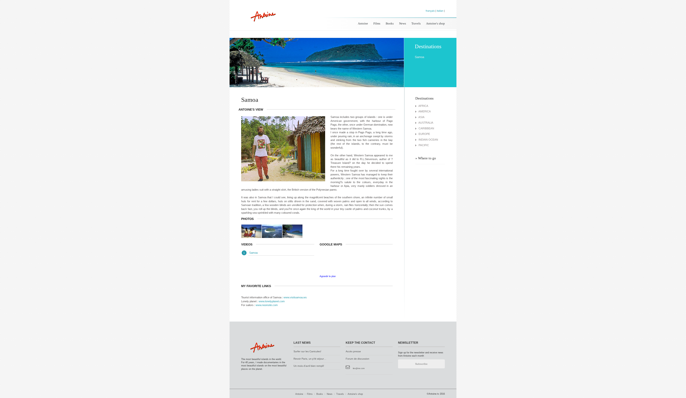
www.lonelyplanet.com (272, 301)
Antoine (261, 20)
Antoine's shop (435, 23)
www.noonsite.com (267, 305)
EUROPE (424, 133)
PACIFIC (423, 145)
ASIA (421, 117)
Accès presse (353, 351)
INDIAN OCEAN (428, 139)
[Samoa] (251, 231)
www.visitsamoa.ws (295, 297)
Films (376, 23)
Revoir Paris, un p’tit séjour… (310, 358)
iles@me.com (359, 368)
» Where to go (425, 158)
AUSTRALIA (425, 122)
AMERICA (424, 111)
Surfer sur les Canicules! (307, 351)
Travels (416, 23)
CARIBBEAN (426, 128)
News (402, 23)
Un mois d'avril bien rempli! (309, 366)
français (430, 10)
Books (390, 23)
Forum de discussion (357, 358)
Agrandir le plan (328, 276)
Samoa (253, 252)
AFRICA (423, 105)
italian (440, 10)
